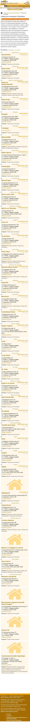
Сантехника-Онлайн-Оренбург (13, 656)
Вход (28, 1)
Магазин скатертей (8, 576)
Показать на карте (6, 62)
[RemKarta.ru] (7, 1)
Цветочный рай (7, 397)
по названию (10, 49)
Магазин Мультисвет (9, 267)
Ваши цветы (6, 152)
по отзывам (17, 49)
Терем (3, 467)
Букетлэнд (5, 68)
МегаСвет (5, 296)
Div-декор (5, 411)
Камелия (4, 282)
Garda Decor (6, 505)
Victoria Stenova (7, 520)
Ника (3, 439)
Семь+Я (4, 222)
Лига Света (5, 561)
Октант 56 (5, 630)
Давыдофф (6, 137)
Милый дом (6, 180)
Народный (5, 493)
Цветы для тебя (7, 194)
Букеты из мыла (7, 383)
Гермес (4, 453)
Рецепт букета (7, 326)
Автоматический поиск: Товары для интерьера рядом (15, 19)
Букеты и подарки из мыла (12, 548)
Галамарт (5, 128)
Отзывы (16, 6)
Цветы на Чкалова (8, 208)
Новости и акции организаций (14, 720)
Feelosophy (5, 166)
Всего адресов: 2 (6, 130)
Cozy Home (5, 355)
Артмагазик (5, 54)
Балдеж (4, 114)
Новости (10, 6)
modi (3, 341)
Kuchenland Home (8, 312)
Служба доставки (8, 425)
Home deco (5, 251)
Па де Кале (5, 236)
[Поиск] (5, 6)
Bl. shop (4, 369)
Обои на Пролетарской (7, 83)
